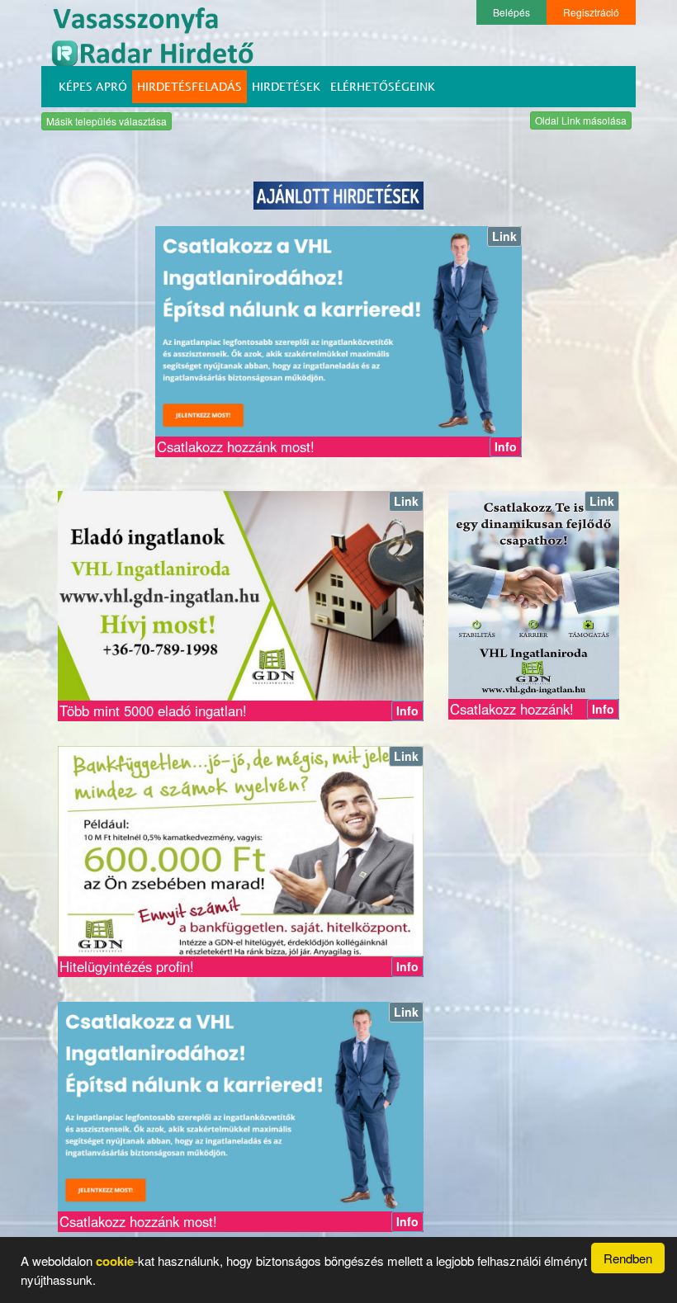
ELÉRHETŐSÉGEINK (382, 86)
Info (506, 446)
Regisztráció (591, 12)
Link (504, 236)
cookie (115, 1261)
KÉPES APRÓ (93, 86)
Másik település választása (106, 121)
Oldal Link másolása (581, 120)
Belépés (511, 12)
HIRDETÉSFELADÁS (189, 86)
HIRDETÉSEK (286, 86)
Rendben (628, 1258)
